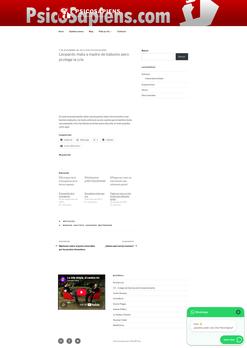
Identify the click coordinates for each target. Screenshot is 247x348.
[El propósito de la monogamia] (70, 182)
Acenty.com (118, 282)
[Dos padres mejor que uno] (96, 182)
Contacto (121, 31)
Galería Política (120, 309)
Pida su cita (104, 31)
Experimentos (148, 84)
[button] (238, 312)
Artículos (69, 221)
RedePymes (118, 325)
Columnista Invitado (154, 78)
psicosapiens (98, 50)
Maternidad (105, 225)
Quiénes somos (76, 31)
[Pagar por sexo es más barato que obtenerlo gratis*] (121, 182)
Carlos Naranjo (120, 293)
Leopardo (91, 225)
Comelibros (118, 298)
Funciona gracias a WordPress (127, 341)
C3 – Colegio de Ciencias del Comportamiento (134, 288)
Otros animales (149, 95)
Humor (145, 90)
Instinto (79, 225)
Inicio (61, 31)
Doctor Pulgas (119, 304)
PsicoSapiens (98, 11)
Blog (91, 31)
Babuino (68, 225)
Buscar (145, 50)
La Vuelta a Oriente (122, 314)
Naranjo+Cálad (120, 320)
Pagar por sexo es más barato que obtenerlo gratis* (120, 196)
